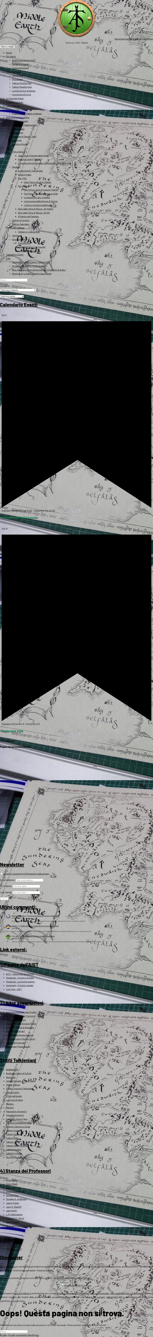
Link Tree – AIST (14, 989)
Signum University (15, 1115)
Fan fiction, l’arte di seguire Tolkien (41, 189)
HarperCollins (12, 1092)
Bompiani (11, 1077)
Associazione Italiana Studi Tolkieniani (134, 38)
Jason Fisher (12, 1203)
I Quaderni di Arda (14, 102)
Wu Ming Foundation (16, 1157)
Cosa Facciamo (13, 71)
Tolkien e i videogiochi (29, 231)
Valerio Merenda (18, 916)
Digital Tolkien (13, 1084)
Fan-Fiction (24, 186)
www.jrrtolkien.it (8, 1266)
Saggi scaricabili (20, 121)
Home (9, 52)
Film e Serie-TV (19, 151)
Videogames (18, 227)
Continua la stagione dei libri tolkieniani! (43, 916)
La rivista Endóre (14, 1100)
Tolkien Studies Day (21, 83)
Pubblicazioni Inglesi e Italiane (27, 113)
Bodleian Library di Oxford (18, 1073)
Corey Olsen (11, 1183)
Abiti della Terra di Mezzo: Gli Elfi (34, 212)
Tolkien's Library (14, 1153)
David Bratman (13, 1187)
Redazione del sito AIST (24, 60)
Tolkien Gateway (14, 1134)
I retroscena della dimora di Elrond (40, 201)
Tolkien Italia (12, 1138)
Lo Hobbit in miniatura (29, 250)
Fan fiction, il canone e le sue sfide (41, 193)
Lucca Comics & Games (23, 90)
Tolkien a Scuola (20, 144)
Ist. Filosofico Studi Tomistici (21, 1016)
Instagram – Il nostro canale (19, 985)
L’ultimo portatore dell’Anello (38, 205)
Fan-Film (22, 178)
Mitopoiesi (17, 79)
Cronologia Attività (21, 94)
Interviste (17, 140)
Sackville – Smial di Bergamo (20, 1027)
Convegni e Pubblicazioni (24, 125)
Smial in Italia (24, 174)
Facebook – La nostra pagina (20, 981)
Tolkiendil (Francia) (15, 1042)
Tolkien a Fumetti (20, 220)
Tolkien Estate (13, 1130)
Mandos (10, 1103)
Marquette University (16, 1111)
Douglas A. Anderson (16, 1199)
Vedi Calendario (7, 740)
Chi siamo (11, 56)
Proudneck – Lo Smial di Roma (21, 1023)
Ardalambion (12, 1069)
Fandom (16, 167)
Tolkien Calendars (20, 224)
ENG (8, 258)
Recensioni (17, 132)
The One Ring (24, 243)
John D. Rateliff (14, 1206)
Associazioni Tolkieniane (30, 170)
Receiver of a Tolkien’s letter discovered (31, 273)
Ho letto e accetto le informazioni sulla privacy (26, 873)
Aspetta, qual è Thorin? (29, 159)
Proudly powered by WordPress (23, 1335)
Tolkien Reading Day (22, 86)
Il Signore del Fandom (28, 216)
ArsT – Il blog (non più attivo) (20, 974)
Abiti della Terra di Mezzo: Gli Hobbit (35, 208)
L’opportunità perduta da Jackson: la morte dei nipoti (44, 163)
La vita (15, 109)
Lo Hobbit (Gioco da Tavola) (31, 246)
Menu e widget (7, 47)
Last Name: (6, 892)
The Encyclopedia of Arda (18, 1122)
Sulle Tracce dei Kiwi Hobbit (37, 182)
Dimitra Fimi (12, 1195)
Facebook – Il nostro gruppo (20, 977)
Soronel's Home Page (16, 1119)
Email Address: (7, 879)
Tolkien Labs (18, 128)
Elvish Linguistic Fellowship (20, 1088)
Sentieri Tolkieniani (15, 1031)
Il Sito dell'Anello (14, 1096)
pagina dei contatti (95, 1297)
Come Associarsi (20, 67)
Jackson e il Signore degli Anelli (33, 155)
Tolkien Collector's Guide (18, 1126)
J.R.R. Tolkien (13, 106)
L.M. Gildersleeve (14, 1214)
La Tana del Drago (15, 98)
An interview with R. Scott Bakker (29, 266)
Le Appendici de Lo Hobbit (37, 197)
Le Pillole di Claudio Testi (24, 136)
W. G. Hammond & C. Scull (18, 1225)
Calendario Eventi (14, 254)
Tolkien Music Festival (17, 1145)
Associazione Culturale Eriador (21, 1012)
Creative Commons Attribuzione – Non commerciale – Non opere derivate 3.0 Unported (100, 1293)
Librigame (17, 235)
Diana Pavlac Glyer (15, 1191)
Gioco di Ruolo (19, 239)
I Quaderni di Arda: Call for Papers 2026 (31, 262)
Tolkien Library (13, 1141)
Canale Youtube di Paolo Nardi (21, 1080)
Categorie (5, 285)
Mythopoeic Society (16, 1019)
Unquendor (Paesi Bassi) (18, 1046)
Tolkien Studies (13, 1149)
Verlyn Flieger (12, 1222)
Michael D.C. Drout (15, 1218)
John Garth (11, 1210)
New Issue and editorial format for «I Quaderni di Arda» (39, 269)
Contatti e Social (20, 64)
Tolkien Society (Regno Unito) (20, 1038)
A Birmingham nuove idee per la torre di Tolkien (40, 926)
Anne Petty (11, 1180)
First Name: (6, 886)
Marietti (10, 1107)
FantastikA (17, 75)
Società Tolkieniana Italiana (19, 1035)
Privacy (3, 1335)
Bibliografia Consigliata (17, 117)
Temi (8, 147)
